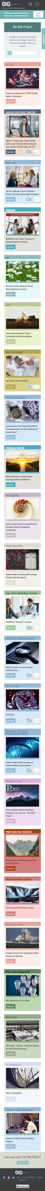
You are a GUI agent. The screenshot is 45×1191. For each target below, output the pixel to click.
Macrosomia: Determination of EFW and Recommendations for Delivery (19, 287)
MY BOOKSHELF (14, 1064)
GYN (8, 304)
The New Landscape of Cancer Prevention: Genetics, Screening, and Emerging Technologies (22, 192)
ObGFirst (43, 39)
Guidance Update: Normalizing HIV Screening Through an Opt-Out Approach (21, 576)
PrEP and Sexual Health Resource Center (20, 907)
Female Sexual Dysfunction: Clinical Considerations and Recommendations (19, 335)
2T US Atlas (12, 686)
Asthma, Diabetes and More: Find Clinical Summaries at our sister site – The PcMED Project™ (20, 812)
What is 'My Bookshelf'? (14, 1093)
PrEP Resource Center (18, 879)
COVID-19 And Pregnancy (19, 1109)
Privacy (40, 1177)
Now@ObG (11, 1017)
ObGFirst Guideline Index (20, 638)
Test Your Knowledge (18, 971)
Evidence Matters (16, 397)
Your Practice (14, 545)
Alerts (10, 64)
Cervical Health (15, 447)
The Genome (12, 495)
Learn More (38, 14)
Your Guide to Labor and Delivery (17, 380)
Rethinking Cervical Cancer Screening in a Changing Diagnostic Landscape (20, 240)
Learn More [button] (22, 1163)
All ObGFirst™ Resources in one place (19, 621)
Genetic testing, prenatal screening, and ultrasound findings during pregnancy (19, 764)
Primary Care (14, 781)
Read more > (10, 101)
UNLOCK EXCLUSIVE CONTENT (21, 112)
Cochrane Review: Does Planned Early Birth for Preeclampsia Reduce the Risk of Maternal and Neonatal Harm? (22, 429)
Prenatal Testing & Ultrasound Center (17, 732)
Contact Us (22, 1180)
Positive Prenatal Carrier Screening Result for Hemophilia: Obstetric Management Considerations (21, 527)
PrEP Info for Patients (19, 831)
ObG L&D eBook (14, 352)
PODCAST (10, 210)
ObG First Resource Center (21, 593)
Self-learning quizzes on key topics (18, 1000)
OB (7, 257)
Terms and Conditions (28, 1177)
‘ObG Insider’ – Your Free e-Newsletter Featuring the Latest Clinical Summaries (22, 1047)
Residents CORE (14, 924)
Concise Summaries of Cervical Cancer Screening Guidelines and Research (19, 478)
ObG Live (10, 162)
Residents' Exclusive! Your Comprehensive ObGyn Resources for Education (22, 954)
